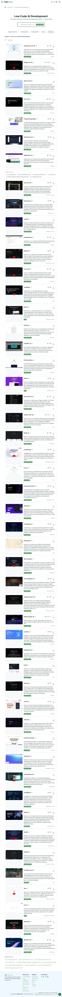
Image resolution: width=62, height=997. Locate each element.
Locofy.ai (26, 631)
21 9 (49, 396)
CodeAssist (27, 237)
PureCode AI (28, 201)
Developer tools (27, 231)
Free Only (10, 40)
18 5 (47, 616)
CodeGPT (27, 343)
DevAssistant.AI (28, 774)
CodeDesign (27, 449)
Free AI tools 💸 (24, 32)
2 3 (50, 921)
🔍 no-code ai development (44, 965)
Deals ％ (43, 32)
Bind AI (26, 307)
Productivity (26, 480)
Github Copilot (28, 616)
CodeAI (26, 219)
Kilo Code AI (27, 396)
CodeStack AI (28, 524)
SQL (25, 390)
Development (27, 131)
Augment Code (28, 597)
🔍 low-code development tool (24, 174)
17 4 (49, 343)
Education (26, 882)
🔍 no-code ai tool (52, 174)
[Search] (59, 994)
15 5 (49, 939)
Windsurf (27, 940)
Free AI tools (26, 991)
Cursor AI (27, 182)
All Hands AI (27, 540)
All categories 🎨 (35, 32)
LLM (25, 319)
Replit (25, 433)
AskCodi (26, 852)
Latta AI (26, 701)
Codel (26, 665)
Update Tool (35, 978)
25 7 (47, 414)
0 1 (50, 118)
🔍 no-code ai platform (11, 174)
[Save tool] (53, 46)
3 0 (50, 467)
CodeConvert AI (29, 46)
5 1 (50, 449)
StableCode (27, 155)
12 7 (49, 269)
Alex (25, 888)
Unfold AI (26, 719)
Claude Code (28, 415)
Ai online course (29, 870)
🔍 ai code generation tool (35, 176)
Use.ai (26, 905)
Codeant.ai (27, 756)
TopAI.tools (10, 975)
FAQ (33, 982)
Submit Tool (35, 976)
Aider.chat (27, 81)
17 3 (49, 433)
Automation (26, 750)
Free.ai (26, 468)
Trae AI (26, 269)
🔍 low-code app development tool (13, 968)
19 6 (49, 155)
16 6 (47, 62)
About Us (34, 980)
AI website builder (28, 462)
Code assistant (27, 73)
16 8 (49, 597)
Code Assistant (27, 56)
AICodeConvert (28, 137)
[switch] (6, 40)
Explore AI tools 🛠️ (12, 32)
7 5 (50, 182)
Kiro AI (26, 99)
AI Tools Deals (26, 976)
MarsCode (27, 921)
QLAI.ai (26, 378)
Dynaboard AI (28, 650)
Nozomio (26, 325)
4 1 (50, 888)
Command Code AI (29, 486)
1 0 (50, 137)
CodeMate (27, 287)
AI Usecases (26, 982)
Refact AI (26, 251)
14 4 (49, 45)
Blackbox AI (27, 62)
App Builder (26, 826)
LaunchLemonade (29, 738)
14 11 (49, 99)
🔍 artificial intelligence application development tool (17, 176)
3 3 (50, 792)
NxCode (26, 812)
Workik (26, 832)
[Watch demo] (14, 68)
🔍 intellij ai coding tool (30, 965)
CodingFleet (27, 792)
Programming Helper (30, 119)
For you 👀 (51, 32)
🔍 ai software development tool (39, 174)
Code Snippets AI (29, 578)
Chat (25, 915)
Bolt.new (26, 683)
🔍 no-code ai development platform (13, 965)
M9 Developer (28, 559)
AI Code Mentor (28, 360)
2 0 (50, 486)
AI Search (10, 7)
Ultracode (27, 506)
